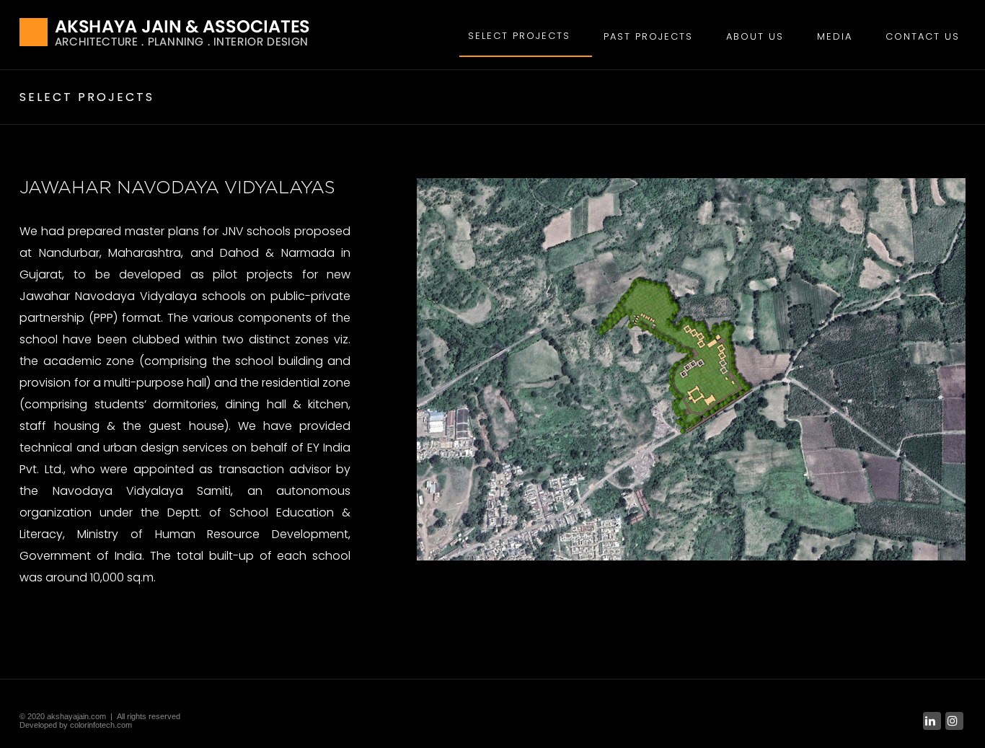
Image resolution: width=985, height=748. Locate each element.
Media (834, 36)
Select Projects (519, 36)
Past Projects (648, 36)
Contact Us (922, 36)
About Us (755, 36)
